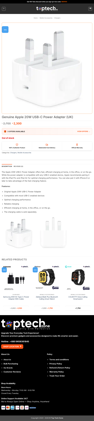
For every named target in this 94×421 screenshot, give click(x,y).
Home (36, 18)
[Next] (92, 289)
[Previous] (2, 289)
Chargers (57, 18)
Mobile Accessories (46, 18)
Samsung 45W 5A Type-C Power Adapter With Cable (16, 298)
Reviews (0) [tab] (18, 166)
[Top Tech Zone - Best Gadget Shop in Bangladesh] (47, 8)
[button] (4, 9)
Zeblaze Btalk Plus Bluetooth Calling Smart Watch (47, 298)
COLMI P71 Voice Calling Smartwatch (77, 298)
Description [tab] (7, 166)
